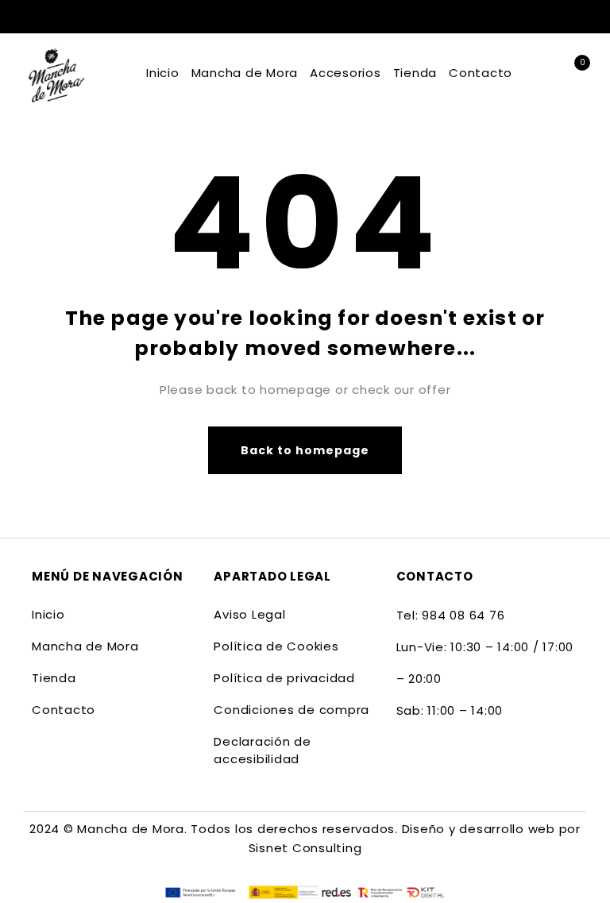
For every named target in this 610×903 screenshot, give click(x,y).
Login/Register (571, 16)
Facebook (516, 16)
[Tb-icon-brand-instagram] (438, 761)
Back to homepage (305, 450)
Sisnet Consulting (305, 847)
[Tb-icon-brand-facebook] (406, 761)
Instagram (540, 16)
